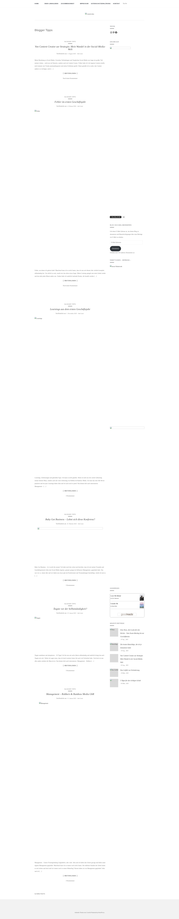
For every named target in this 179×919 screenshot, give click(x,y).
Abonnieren (115, 248)
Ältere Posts (40, 894)
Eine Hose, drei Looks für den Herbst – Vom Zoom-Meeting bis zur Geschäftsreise (132, 633)
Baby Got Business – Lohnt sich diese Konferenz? (70, 519)
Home (37, 3)
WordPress (101, 912)
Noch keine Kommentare (70, 78)
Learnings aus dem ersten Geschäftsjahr (70, 309)
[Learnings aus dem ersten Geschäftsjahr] (70, 395)
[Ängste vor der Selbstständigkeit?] (70, 633)
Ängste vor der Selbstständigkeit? (70, 608)
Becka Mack (114, 606)
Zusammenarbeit (67, 3)
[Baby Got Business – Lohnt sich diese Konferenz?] (70, 544)
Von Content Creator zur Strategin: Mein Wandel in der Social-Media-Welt (70, 48)
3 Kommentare (70, 496)
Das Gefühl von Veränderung (130, 670)
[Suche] (143, 3)
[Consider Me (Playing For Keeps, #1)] (142, 605)
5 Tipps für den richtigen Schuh (130, 680)
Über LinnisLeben (51, 3)
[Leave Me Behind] (142, 597)
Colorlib (88, 912)
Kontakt (116, 3)
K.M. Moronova (115, 598)
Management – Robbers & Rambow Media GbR (70, 694)
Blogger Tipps (70, 41)
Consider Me (114, 603)
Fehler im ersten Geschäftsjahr (70, 102)
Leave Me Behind (116, 596)
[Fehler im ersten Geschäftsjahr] (70, 187)
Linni (81, 53)
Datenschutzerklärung (101, 3)
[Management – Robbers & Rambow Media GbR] (70, 780)
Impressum (84, 3)
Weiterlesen (70, 73)
